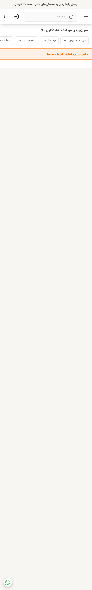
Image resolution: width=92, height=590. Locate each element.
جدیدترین (74, 40)
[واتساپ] (7, 582)
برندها (52, 40)
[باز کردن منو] (85, 16)
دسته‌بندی (30, 40)
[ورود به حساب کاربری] (17, 16)
